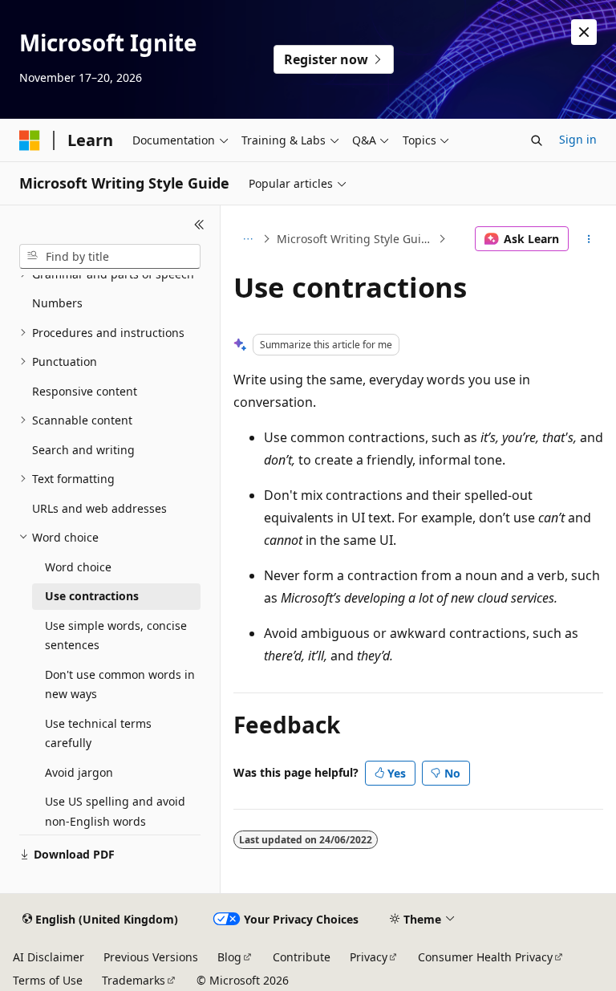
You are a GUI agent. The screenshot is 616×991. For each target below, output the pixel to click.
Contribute (301, 957)
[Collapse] (199, 225)
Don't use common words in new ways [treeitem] (120, 684)
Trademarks (133, 980)
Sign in (578, 139)
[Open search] (537, 140)
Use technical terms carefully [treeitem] (98, 733)
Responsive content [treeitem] (84, 391)
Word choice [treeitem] (78, 567)
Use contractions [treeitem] (92, 595)
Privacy (368, 957)
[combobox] (110, 257)
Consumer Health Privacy (485, 957)
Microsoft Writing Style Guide (356, 238)
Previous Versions (150, 957)
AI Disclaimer (48, 957)
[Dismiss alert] (584, 32)
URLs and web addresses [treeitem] (99, 508)
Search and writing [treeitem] (83, 449)
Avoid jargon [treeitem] (79, 772)
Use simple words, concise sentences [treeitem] (116, 635)
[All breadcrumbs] (247, 239)
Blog (229, 957)
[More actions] (589, 239)
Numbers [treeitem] (57, 303)
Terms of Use (48, 980)
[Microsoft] (29, 140)
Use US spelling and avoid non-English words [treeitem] (115, 811)
